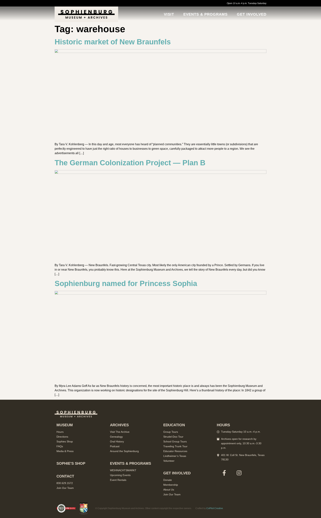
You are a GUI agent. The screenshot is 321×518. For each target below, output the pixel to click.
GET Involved (251, 14)
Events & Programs (205, 14)
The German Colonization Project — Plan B (130, 163)
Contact (65, 476)
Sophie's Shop (70, 463)
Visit (169, 14)
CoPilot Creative (214, 508)
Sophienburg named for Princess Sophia (126, 283)
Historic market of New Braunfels (113, 42)
